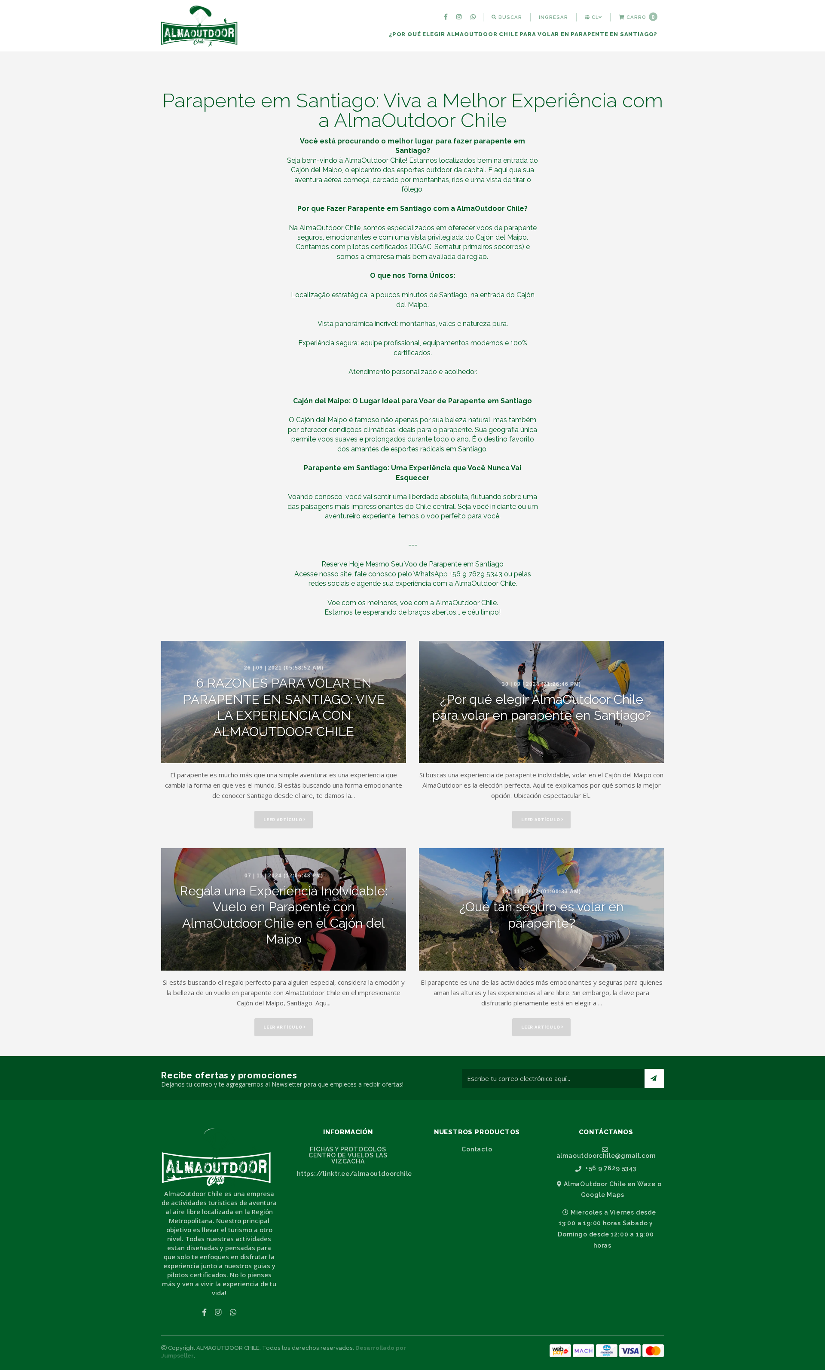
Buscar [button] (509, 17)
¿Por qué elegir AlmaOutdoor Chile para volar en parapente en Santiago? (523, 34)
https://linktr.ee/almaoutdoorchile (351, 1174)
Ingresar (553, 17)
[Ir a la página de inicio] (201, 26)
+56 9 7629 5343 (610, 1168)
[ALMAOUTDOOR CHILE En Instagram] (460, 17)
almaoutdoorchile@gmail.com (606, 1155)
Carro (640, 17)
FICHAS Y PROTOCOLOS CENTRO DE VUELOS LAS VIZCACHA (348, 1155)
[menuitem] (447, 17)
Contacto (476, 1149)
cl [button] (594, 17)
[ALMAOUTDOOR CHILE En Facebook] (447, 17)
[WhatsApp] (474, 17)
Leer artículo (283, 819)
